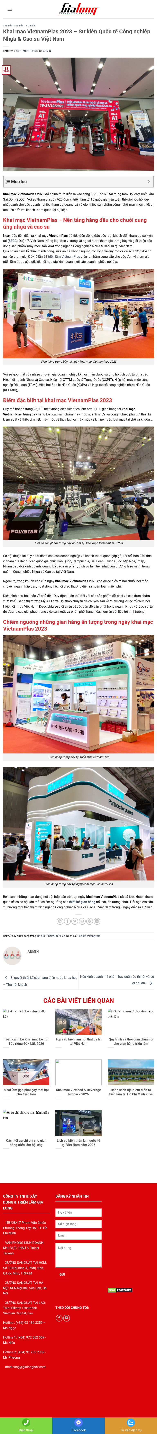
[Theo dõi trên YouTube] (66, 1318)
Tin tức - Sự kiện (25, 25)
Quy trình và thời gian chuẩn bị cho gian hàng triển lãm (131, 1041)
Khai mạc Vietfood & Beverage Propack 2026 (78, 1092)
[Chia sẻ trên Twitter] (74, 921)
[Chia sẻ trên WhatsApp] (60, 921)
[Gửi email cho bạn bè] (82, 921)
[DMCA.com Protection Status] (120, 1290)
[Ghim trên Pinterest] (89, 921)
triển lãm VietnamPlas (64, 257)
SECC (13, 241)
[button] (9, 9)
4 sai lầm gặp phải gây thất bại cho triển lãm (26, 1092)
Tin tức (8, 25)
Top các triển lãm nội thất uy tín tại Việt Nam (79, 1041)
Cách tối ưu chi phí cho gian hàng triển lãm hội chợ (26, 1143)
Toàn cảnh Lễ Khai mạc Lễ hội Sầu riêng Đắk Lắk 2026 (26, 1041)
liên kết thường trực (89, 935)
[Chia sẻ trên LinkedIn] (97, 921)
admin (47, 51)
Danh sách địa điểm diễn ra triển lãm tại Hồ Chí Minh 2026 (131, 1092)
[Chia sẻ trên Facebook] (67, 921)
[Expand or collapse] (148, 181)
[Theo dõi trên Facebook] (59, 1318)
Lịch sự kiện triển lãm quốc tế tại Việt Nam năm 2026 (78, 1143)
